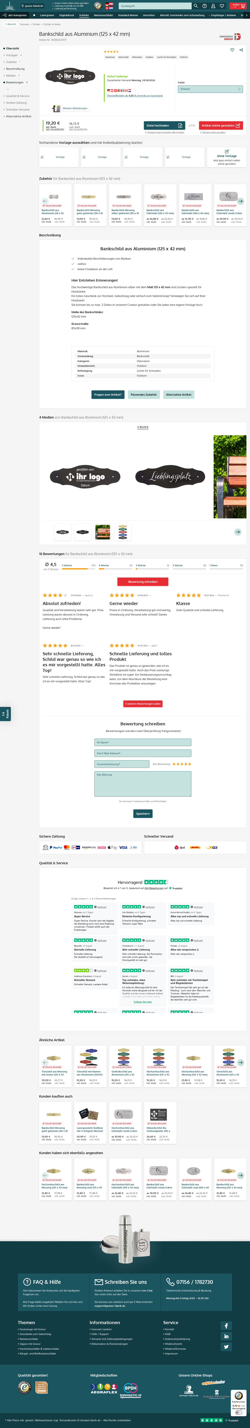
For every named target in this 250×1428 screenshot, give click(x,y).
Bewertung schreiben (142, 581)
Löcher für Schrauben (166, 57)
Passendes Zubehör (144, 394)
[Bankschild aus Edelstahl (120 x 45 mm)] (158, 197)
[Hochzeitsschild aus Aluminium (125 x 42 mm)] (158, 1058)
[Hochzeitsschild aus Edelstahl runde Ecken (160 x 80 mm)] (123, 1114)
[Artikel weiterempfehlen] (241, 50)
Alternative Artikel (178, 394)
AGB (167, 1334)
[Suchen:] (155, 6)
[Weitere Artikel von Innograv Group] (230, 36)
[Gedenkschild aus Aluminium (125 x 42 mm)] (123, 1058)
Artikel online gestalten (218, 125)
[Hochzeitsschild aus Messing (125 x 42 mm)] (193, 1058)
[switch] (238, 1413)
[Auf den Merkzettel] (232, 50)
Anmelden (125, 1406)
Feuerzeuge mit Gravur (33, 1329)
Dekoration (137, 57)
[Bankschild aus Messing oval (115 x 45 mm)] (89, 1171)
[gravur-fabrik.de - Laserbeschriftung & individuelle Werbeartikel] (10, 6)
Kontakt (169, 1329)
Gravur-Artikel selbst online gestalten (71, 3)
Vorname (99, 1372)
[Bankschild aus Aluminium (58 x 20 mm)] (54, 197)
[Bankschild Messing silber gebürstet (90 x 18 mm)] (123, 197)
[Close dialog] (159, 1327)
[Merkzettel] (222, 6)
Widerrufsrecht (173, 1343)
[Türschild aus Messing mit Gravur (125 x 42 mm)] (54, 1058)
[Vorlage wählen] (59, 157)
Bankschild (123, 57)
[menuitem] (70, 3)
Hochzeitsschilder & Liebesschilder (39, 1348)
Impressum (171, 1353)
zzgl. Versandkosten (55, 129)
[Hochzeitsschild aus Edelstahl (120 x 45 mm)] (123, 1171)
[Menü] (245, 1392)
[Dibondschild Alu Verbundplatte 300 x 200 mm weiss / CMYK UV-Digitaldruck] (158, 1114)
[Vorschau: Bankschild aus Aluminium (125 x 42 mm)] (62, 532)
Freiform (184, 57)
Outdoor (149, 57)
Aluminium (110, 57)
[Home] (34, 15)
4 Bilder (143, 427)
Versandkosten (68, 1420)
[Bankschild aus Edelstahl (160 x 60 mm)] (193, 197)
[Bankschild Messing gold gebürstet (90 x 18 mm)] (89, 197)
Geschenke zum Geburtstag (35, 1334)
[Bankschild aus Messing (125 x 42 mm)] (228, 1171)
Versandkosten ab (135, 95)
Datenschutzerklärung (177, 1339)
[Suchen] (196, 6)
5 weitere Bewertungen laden (143, 703)
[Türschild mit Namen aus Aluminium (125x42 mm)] (89, 1058)
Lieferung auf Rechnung (65, 8)
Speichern (143, 813)
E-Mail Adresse (102, 1356)
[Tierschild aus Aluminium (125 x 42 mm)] (228, 1058)
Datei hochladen (158, 125)
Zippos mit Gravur (30, 1343)
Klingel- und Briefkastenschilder (38, 1353)
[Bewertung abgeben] (111, 51)
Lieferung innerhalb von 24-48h (69, 6)
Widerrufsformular (175, 1348)
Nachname (100, 1387)
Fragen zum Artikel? (108, 394)
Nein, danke (125, 1417)
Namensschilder (29, 1339)
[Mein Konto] (213, 6)
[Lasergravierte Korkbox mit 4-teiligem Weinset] (89, 1114)
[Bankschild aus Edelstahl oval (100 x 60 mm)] (193, 1171)
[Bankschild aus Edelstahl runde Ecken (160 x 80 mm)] (228, 197)
